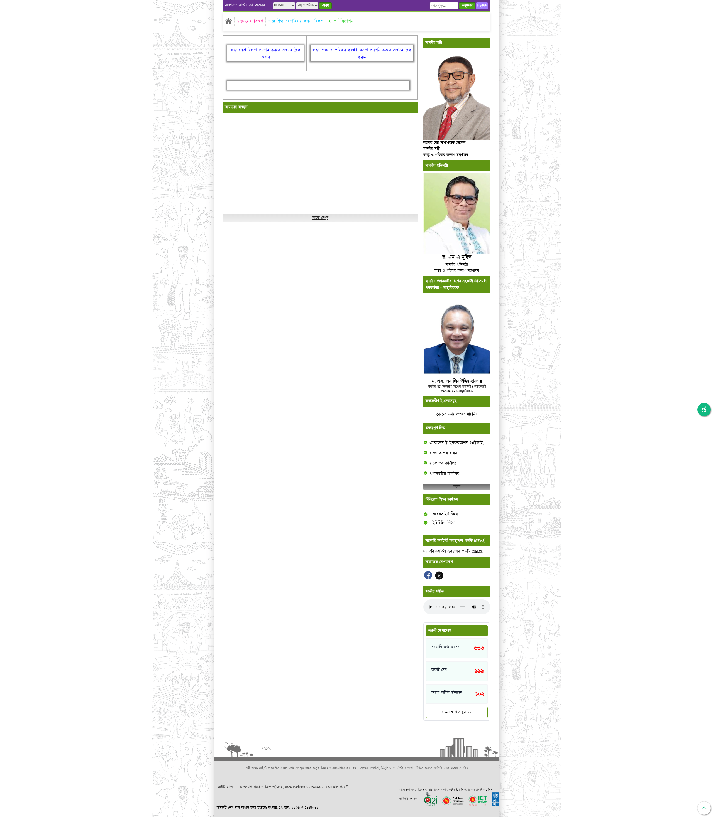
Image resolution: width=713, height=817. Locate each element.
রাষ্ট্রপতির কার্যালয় (443, 463)
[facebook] (429, 578)
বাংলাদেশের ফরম (443, 453)
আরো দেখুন (320, 218)
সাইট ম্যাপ (225, 787)
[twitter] (439, 578)
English (482, 5)
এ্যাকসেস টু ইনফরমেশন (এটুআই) (456, 443)
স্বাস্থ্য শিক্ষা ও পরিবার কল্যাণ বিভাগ (296, 21)
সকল (456, 486)
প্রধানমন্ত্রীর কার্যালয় (444, 474)
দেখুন (325, 5)
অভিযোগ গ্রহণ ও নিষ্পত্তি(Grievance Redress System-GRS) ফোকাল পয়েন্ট (294, 787)
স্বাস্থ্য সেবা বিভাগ (250, 21)
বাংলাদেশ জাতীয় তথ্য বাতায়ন (245, 5)
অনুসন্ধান (467, 5)
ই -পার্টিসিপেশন (340, 21)
